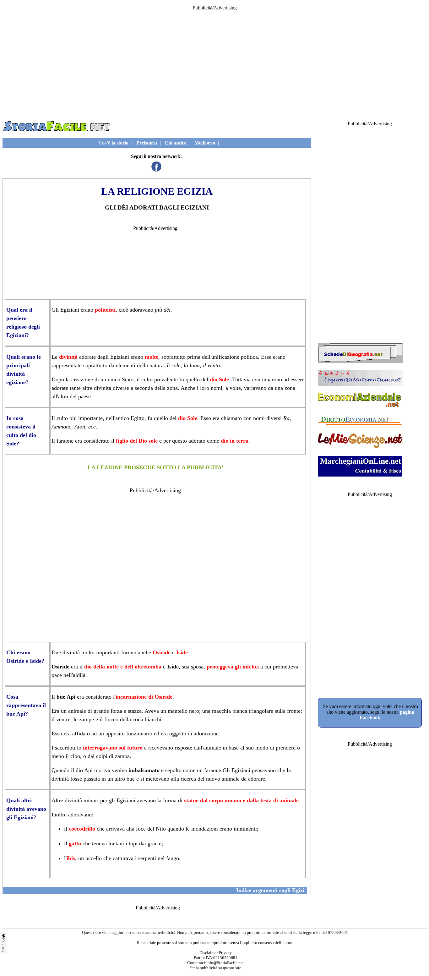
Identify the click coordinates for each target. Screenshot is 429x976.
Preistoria (146, 142)
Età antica (176, 142)
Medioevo (204, 142)
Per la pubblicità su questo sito (215, 967)
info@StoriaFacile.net (225, 962)
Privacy (4, 945)
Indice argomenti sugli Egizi (270, 890)
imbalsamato (144, 770)
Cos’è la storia (113, 142)
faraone (65, 441)
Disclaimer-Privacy (215, 952)
